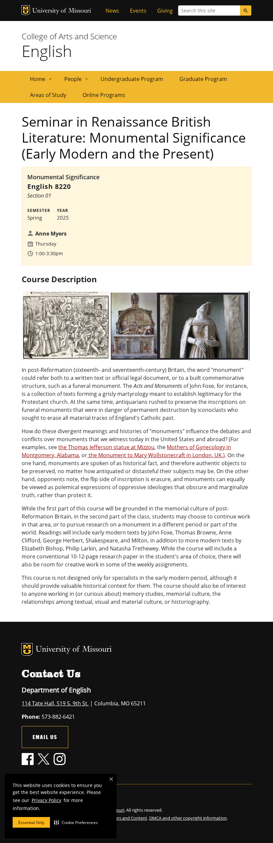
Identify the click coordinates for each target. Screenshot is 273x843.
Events (138, 10)
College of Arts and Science (69, 36)
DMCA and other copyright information (188, 818)
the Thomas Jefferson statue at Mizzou (106, 447)
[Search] (245, 10)
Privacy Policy (46, 800)
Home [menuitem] (33, 81)
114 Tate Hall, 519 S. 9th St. (55, 703)
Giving (165, 10)
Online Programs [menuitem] (104, 95)
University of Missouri (61, 11)
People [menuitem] (69, 81)
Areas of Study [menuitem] (48, 95)
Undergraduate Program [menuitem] (132, 79)
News (112, 10)
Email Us (45, 737)
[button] (76, 822)
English (47, 51)
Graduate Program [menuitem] (203, 79)
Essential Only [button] (31, 822)
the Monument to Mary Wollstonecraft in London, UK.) (156, 455)
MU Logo (25, 10)
